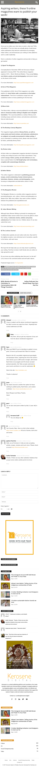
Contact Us (19, 762)
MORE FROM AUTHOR (25, 293)
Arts (10, 760)
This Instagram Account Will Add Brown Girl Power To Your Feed (6, 306)
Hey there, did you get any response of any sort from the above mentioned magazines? (16, 636)
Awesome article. (22, 628)
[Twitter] (23, 699)
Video (2, 751)
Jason (8, 382)
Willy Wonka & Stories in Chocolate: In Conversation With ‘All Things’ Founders (9, 284)
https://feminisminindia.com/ (20, 447)
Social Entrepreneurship (7, 748)
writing (16, 269)
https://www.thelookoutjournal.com (23, 243)
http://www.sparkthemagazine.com (23, 82)
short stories (17, 268)
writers (11, 269)
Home (6, 760)
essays (13, 266)
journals (18, 266)
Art (14, 303)
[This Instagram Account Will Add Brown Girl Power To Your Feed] (7, 300)
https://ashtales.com (21, 370)
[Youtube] (27, 699)
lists (23, 266)
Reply (7, 330)
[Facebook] (12, 699)
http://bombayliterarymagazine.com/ (24, 145)
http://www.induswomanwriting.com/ (23, 226)
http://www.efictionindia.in (21, 166)
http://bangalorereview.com (21, 205)
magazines (28, 266)
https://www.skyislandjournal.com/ (22, 389)
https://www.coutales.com (13, 430)
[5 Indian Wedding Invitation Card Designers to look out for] (19, 300)
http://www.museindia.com (21, 123)
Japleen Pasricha (11, 441)
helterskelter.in (17, 185)
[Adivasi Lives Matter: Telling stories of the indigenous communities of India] (5, 586)
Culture (3, 303)
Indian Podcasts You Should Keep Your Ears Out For (30, 283)
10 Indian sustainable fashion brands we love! (32, 305)
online (33, 266)
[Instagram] (16, 699)
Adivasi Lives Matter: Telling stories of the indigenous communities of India (24, 584)
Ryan (7, 347)
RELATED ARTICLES (13, 293)
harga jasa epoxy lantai (10, 628)
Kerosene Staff (10, 665)
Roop (12, 334)
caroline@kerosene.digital (22, 695)
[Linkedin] (20, 699)
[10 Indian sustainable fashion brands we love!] (32, 300)
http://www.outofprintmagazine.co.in (24, 102)
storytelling (5, 269)
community (7, 266)
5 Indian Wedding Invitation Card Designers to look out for (19, 306)
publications (9, 268)
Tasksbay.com (33, 765)
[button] (36, 2)
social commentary (25, 268)
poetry (3, 268)
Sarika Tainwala (11, 455)
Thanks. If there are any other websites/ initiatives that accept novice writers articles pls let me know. (16, 622)
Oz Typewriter (19, 263)
